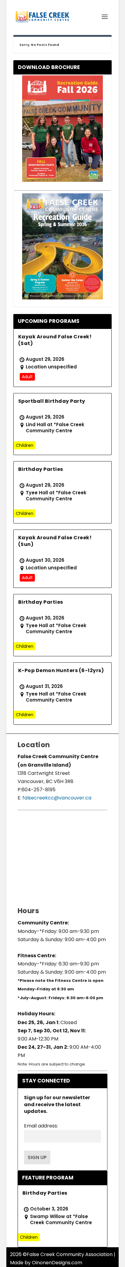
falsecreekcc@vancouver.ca (56, 797)
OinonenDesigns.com (57, 1262)
